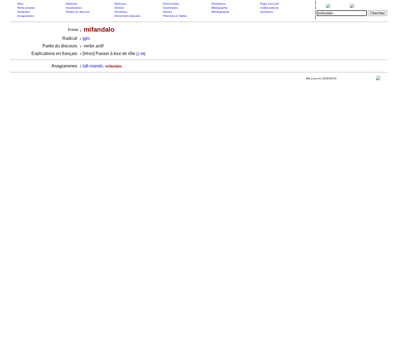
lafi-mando (93, 66)
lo (86, 38)
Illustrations (218, 3)
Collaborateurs (269, 7)
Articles (167, 11)
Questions (266, 11)
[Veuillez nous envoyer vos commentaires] (378, 79)
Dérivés (119, 7)
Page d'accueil (269, 3)
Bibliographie (219, 7)
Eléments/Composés (127, 15)
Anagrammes (25, 15)
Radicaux (120, 3)
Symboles (23, 11)
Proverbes (121, 11)
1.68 (141, 54)
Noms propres (26, 7)
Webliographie (220, 11)
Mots (20, 3)
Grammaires (170, 7)
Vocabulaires (74, 7)
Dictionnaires (171, 3)
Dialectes (71, 3)
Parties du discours (78, 11)
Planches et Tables (175, 15)
